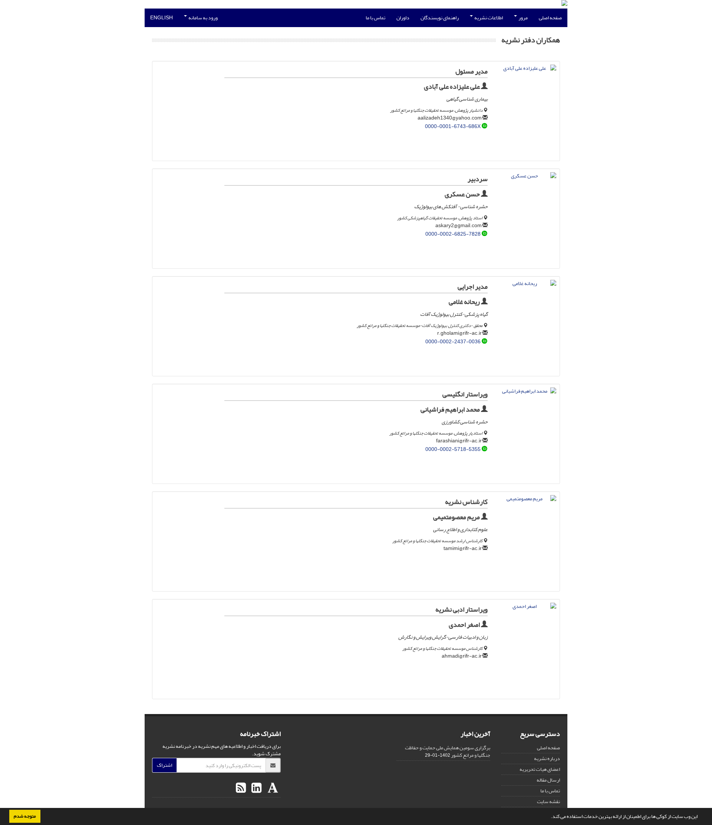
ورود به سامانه (203, 18)
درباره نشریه (547, 758)
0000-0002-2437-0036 (453, 342)
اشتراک (164, 765)
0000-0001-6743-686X (453, 126)
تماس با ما (375, 18)
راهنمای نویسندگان (440, 18)
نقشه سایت (548, 801)
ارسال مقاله (548, 780)
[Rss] (241, 788)
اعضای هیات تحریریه (540, 769)
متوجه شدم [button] (25, 816)
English (161, 18)
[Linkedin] (255, 788)
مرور (523, 18)
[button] (549, 817)
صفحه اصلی (550, 18)
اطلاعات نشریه (488, 18)
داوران (402, 18)
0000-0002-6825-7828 (453, 234)
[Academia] (272, 788)
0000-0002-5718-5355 (453, 449)
